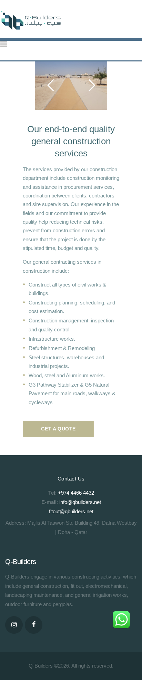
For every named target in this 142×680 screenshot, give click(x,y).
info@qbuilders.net (80, 502)
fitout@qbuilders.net (71, 511)
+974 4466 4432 (76, 493)
